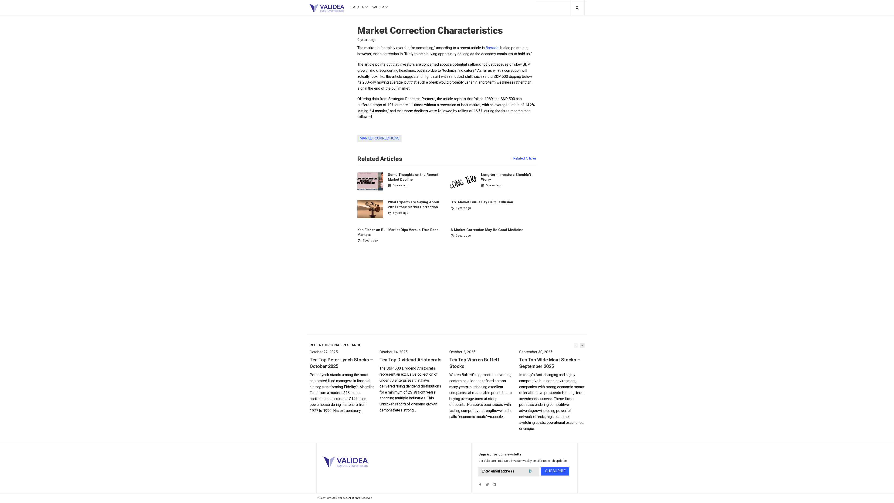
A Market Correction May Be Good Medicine (486, 230)
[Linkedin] (494, 484)
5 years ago (400, 185)
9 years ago (370, 240)
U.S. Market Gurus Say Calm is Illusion (481, 202)
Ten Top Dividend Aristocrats (410, 360)
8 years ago (463, 208)
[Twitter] (487, 484)
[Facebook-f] (480, 484)
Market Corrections (379, 138)
